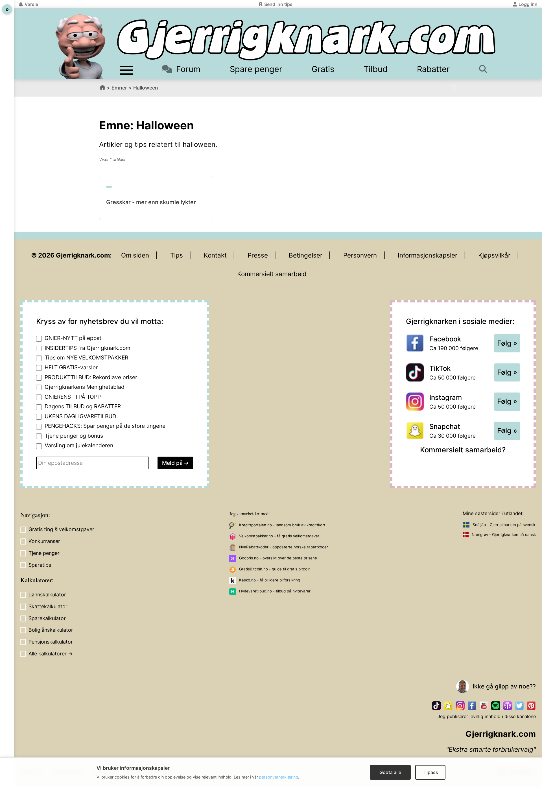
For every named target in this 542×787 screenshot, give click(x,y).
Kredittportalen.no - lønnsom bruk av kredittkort (282, 525)
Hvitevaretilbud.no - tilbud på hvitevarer (275, 591)
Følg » (507, 343)
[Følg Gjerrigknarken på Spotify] (495, 705)
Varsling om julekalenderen (79, 445)
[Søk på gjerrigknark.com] (486, 69)
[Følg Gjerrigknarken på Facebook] (472, 705)
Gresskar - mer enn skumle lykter (151, 202)
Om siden (135, 255)
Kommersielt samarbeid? (463, 449)
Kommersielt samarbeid (272, 274)
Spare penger (256, 69)
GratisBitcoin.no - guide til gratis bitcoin (275, 569)
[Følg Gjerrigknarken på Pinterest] (531, 705)
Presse (258, 255)
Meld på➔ (175, 462)
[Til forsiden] (306, 40)
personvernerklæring (278, 777)
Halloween (145, 88)
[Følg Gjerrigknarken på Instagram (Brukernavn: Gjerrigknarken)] (460, 705)
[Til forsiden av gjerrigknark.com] (80, 46)
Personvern (360, 255)
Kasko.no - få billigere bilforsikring (269, 580)
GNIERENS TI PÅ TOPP (73, 396)
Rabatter (433, 69)
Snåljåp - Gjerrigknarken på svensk (504, 524)
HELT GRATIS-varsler (71, 367)
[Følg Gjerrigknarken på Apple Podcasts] (507, 705)
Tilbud (376, 69)
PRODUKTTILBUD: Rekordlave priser (91, 377)
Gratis (323, 69)
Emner (119, 88)
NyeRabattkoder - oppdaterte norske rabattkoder (283, 547)
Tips (176, 255)
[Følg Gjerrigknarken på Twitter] (519, 705)
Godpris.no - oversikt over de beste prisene (278, 558)
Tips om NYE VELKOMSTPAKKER (86, 357)
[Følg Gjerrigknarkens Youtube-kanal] (483, 705)
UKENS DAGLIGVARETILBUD (80, 416)
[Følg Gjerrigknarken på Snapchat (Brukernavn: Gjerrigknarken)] (448, 705)
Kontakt (215, 255)
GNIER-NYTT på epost (73, 338)
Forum (188, 69)
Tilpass (430, 772)
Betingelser (305, 255)
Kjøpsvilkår (494, 255)
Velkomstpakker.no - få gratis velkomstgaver (279, 536)
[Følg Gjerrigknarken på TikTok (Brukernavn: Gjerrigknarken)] (436, 705)
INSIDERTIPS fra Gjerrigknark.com (87, 348)
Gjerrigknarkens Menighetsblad (84, 386)
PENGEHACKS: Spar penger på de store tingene (105, 425)
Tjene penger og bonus (74, 435)
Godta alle (390, 772)
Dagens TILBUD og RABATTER (83, 406)
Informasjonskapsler (427, 255)
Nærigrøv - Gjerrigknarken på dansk (504, 534)
